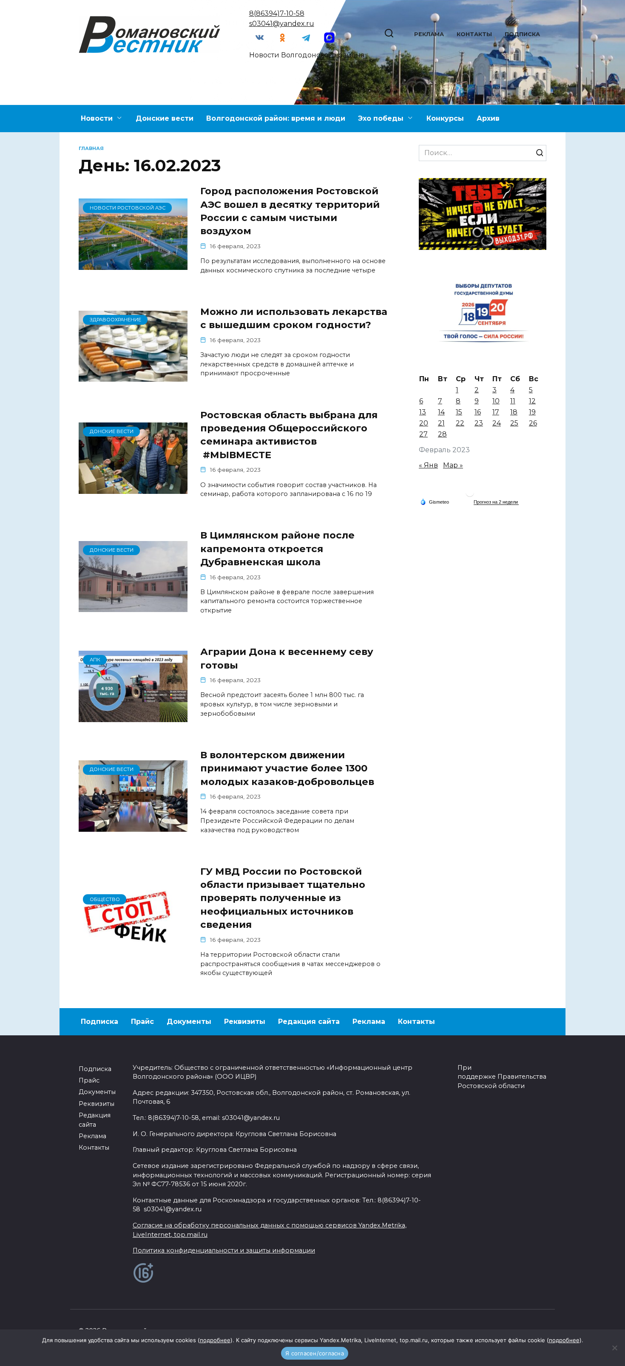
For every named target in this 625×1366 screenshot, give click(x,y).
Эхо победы (380, 118)
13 (422, 412)
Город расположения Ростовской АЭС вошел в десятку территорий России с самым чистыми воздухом (290, 211)
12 (532, 401)
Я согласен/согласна (314, 1353)
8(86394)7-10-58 (276, 13)
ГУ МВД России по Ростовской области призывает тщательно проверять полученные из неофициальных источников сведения (282, 897)
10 (496, 401)
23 (478, 423)
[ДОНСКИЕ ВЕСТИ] (133, 489)
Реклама (429, 34)
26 (533, 423)
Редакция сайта (309, 1021)
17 (495, 412)
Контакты (474, 34)
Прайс (142, 1021)
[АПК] (133, 717)
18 (513, 412)
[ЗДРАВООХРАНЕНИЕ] (133, 376)
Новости (97, 118)
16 (477, 412)
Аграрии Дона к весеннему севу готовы (286, 658)
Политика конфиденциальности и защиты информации (224, 1250)
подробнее (215, 1340)
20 (423, 423)
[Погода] (434, 501)
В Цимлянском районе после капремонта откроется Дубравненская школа (277, 548)
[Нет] (614, 1347)
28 (442, 434)
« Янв (428, 465)
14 (441, 412)
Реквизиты (244, 1021)
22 (460, 423)
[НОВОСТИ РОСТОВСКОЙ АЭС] (133, 265)
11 (512, 401)
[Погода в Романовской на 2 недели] (496, 502)
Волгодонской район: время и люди (275, 118)
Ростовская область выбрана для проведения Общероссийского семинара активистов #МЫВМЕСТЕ (289, 435)
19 (532, 412)
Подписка (522, 34)
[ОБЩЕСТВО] (133, 956)
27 (423, 434)
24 (496, 423)
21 (441, 423)
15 (459, 412)
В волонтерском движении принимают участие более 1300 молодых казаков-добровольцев (287, 768)
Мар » (453, 465)
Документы (189, 1021)
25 (514, 423)
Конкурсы (445, 118)
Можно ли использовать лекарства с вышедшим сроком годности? (293, 318)
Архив (488, 118)
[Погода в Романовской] (470, 494)
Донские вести (164, 118)
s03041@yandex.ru (281, 24)
